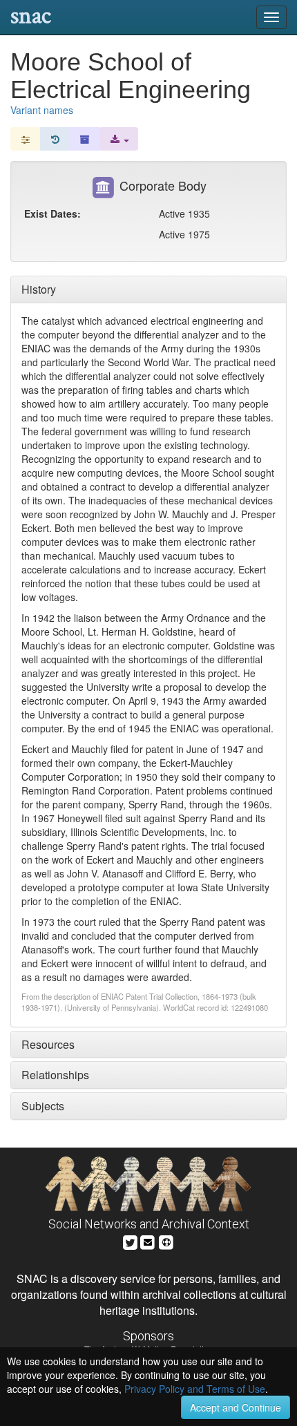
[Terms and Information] (166, 1241)
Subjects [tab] (42, 1106)
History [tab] (38, 289)
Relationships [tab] (55, 1075)
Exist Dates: (52, 213)
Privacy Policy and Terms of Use (194, 1389)
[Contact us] (148, 1241)
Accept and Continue (235, 1407)
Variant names (41, 110)
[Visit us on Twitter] (130, 1241)
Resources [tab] (48, 1044)
